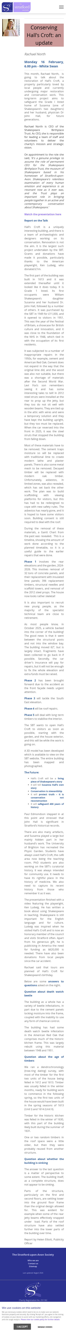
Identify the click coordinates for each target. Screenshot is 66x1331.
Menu (33, 7)
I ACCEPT (22, 1326)
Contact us (33, 1263)
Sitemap (33, 1266)
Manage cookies (45, 1327)
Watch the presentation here (42, 214)
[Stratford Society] (33, 1296)
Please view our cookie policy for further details (40, 1319)
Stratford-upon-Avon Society (35, 1254)
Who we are (33, 1260)
